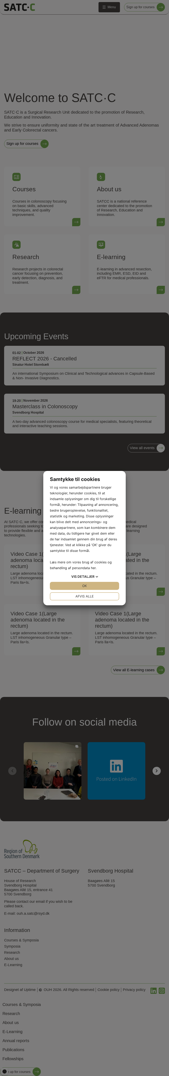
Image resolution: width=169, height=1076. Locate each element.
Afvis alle (84, 596)
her (93, 568)
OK (84, 586)
